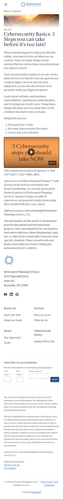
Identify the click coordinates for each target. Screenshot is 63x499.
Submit (55, 379)
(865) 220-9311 (12, 315)
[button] (31, 152)
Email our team (13, 320)
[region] (31, 152)
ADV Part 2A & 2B (11, 465)
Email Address (36, 371)
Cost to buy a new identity (23, 132)
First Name (7, 373)
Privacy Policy (47, 481)
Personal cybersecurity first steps (28, 128)
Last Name (19, 373)
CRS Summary (10, 468)
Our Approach (12, 337)
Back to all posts (12, 11)
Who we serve (42, 315)
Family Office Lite (44, 341)
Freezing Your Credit (20, 124)
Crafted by (31, 492)
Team (7, 342)
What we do (41, 320)
